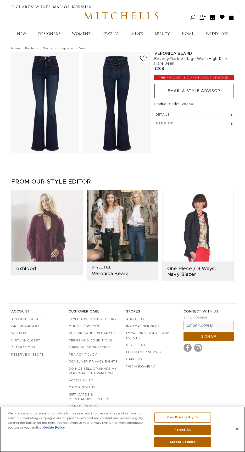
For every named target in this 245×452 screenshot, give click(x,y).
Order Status (82, 387)
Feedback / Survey (144, 352)
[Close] (237, 429)
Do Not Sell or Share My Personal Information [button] (93, 371)
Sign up (208, 336)
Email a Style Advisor (194, 91)
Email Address (195, 317)
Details (163, 114)
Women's (81, 34)
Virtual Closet (25, 340)
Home (188, 34)
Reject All (182, 429)
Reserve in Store (27, 354)
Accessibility (81, 380)
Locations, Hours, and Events (148, 336)
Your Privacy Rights (183, 417)
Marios (61, 7)
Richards (22, 7)
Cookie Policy (54, 427)
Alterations (23, 347)
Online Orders (25, 326)
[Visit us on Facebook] (188, 348)
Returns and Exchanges (92, 333)
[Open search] (192, 17)
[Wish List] (222, 17)
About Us (135, 319)
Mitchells (122, 17)
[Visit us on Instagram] (198, 348)
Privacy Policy (83, 354)
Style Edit (136, 345)
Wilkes (42, 7)
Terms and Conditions (90, 340)
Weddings (217, 34)
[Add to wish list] (143, 58)
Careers (134, 359)
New (21, 34)
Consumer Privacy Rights (93, 361)
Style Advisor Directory (93, 319)
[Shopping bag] (231, 17)
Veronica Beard (173, 53)
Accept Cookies (182, 442)
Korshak (82, 7)
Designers (49, 34)
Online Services (84, 326)
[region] (122, 429)
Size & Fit (164, 123)
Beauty (162, 34)
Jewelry (110, 34)
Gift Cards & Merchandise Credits (89, 397)
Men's (137, 34)
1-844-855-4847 (140, 366)
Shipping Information (89, 347)
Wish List (19, 333)
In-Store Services (143, 326)
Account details (27, 319)
